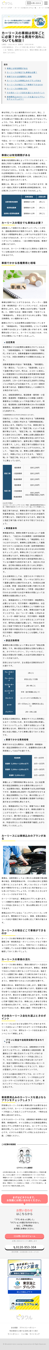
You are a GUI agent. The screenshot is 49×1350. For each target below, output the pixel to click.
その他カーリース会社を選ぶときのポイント (26, 93)
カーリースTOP (6, 8)
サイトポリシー (13, 1334)
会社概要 (14, 1327)
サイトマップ (35, 1334)
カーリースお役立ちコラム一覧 (25, 8)
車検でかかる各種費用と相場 (19, 76)
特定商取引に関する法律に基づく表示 (24, 1331)
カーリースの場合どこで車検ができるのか (25, 85)
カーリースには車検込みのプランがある (24, 81)
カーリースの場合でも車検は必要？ (22, 72)
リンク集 (24, 1334)
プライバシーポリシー (28, 1327)
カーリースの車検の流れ (17, 89)
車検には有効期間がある (17, 68)
